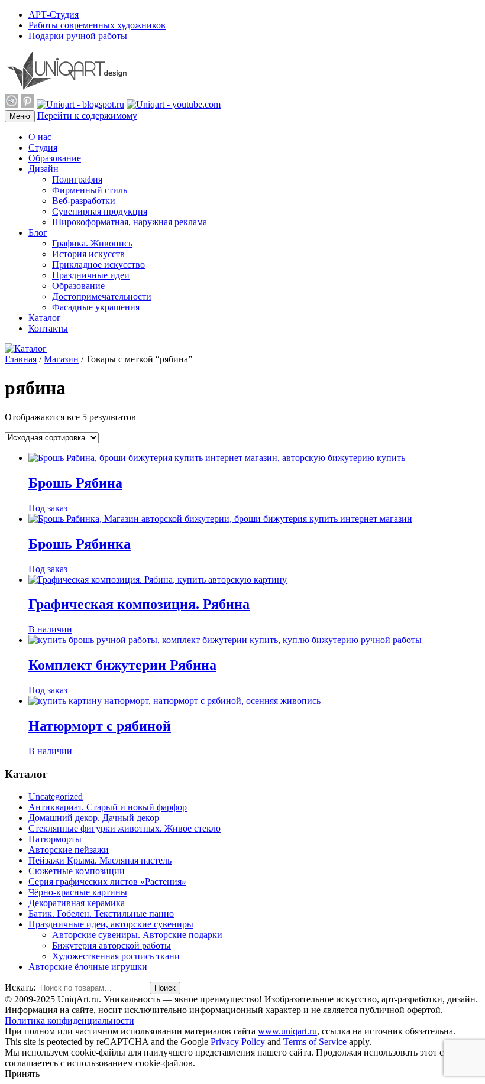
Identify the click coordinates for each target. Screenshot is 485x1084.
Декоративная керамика (76, 903)
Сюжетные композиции (76, 871)
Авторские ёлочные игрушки (87, 967)
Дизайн (43, 169)
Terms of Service (315, 1042)
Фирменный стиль (89, 190)
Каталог (44, 318)
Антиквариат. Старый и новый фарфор (107, 807)
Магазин (61, 359)
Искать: (20, 987)
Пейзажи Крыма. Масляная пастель (100, 860)
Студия (42, 147)
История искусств (88, 254)
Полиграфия (77, 179)
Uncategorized (55, 796)
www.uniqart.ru (287, 1031)
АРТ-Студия (53, 14)
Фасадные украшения (96, 307)
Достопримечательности (101, 296)
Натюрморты (55, 839)
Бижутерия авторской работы (111, 945)
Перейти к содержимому (87, 116)
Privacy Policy (238, 1042)
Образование (54, 158)
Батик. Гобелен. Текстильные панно (101, 913)
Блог (37, 233)
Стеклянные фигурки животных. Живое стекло (124, 828)
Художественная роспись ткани (116, 956)
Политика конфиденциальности (69, 1020)
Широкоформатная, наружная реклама (129, 222)
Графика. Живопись (92, 243)
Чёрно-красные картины (77, 892)
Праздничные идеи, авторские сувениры (110, 924)
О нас (39, 137)
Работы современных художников (97, 25)
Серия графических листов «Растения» (107, 882)
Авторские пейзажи (68, 850)
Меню (19, 116)
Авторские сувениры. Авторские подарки (137, 935)
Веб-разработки (83, 201)
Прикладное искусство (98, 264)
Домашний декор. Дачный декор (93, 818)
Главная (21, 359)
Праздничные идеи (91, 275)
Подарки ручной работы (77, 36)
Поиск (165, 988)
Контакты (48, 328)
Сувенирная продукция (99, 211)
